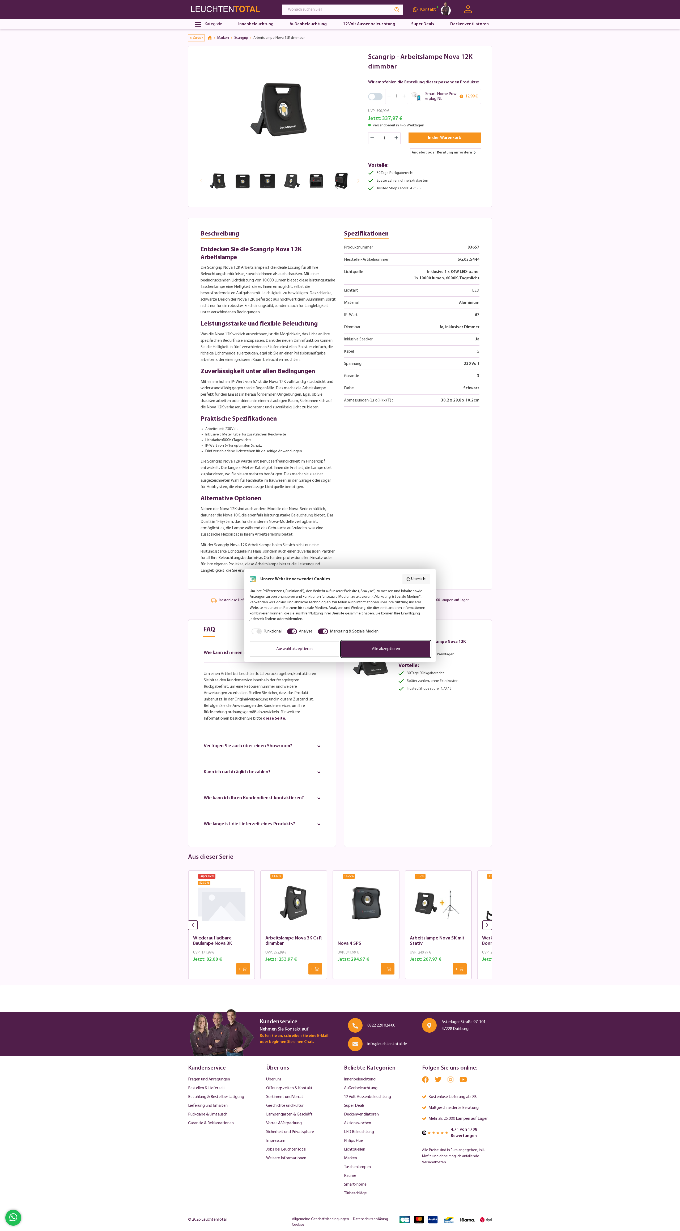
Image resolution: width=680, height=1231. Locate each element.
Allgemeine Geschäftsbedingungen (320, 1219)
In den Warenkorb (444, 138)
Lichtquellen (354, 1149)
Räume (350, 1176)
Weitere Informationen (286, 1158)
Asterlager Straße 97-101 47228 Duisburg (463, 1025)
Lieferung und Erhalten (208, 1106)
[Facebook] (426, 1081)
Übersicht (419, 579)
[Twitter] (438, 1081)
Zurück (198, 38)
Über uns (273, 1079)
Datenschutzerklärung (370, 1219)
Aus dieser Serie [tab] (210, 857)
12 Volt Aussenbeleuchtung (367, 1097)
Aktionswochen (357, 1123)
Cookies (298, 1225)
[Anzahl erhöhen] (397, 138)
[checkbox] (266, 631)
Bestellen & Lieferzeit (206, 1088)
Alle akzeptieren (386, 649)
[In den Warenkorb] (243, 968)
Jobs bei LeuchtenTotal (286, 1149)
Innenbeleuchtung (360, 1079)
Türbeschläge (355, 1193)
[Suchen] (397, 10)
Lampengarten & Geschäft (289, 1114)
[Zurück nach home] (211, 38)
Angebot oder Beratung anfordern (442, 153)
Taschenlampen (357, 1167)
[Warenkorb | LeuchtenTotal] (485, 9)
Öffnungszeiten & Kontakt (289, 1088)
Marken (350, 1158)
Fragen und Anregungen (209, 1079)
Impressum (275, 1141)
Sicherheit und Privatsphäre (290, 1132)
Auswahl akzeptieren (294, 649)
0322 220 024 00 (381, 1025)
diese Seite (274, 718)
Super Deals (354, 1106)
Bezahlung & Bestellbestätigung (216, 1097)
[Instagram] (451, 1081)
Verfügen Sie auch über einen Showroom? (248, 746)
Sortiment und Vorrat (284, 1097)
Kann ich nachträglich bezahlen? (237, 772)
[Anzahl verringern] (372, 138)
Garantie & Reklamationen (211, 1123)
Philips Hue (353, 1141)
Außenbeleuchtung (360, 1088)
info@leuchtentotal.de (387, 1044)
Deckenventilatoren (361, 1114)
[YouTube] (463, 1081)
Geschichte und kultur (285, 1106)
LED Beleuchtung (359, 1132)
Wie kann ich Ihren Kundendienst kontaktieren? (254, 798)
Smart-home (355, 1184)
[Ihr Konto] (468, 9)
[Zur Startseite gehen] (230, 9)
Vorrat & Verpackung (284, 1123)
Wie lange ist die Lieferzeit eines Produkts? (249, 824)
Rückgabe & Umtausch (207, 1114)
